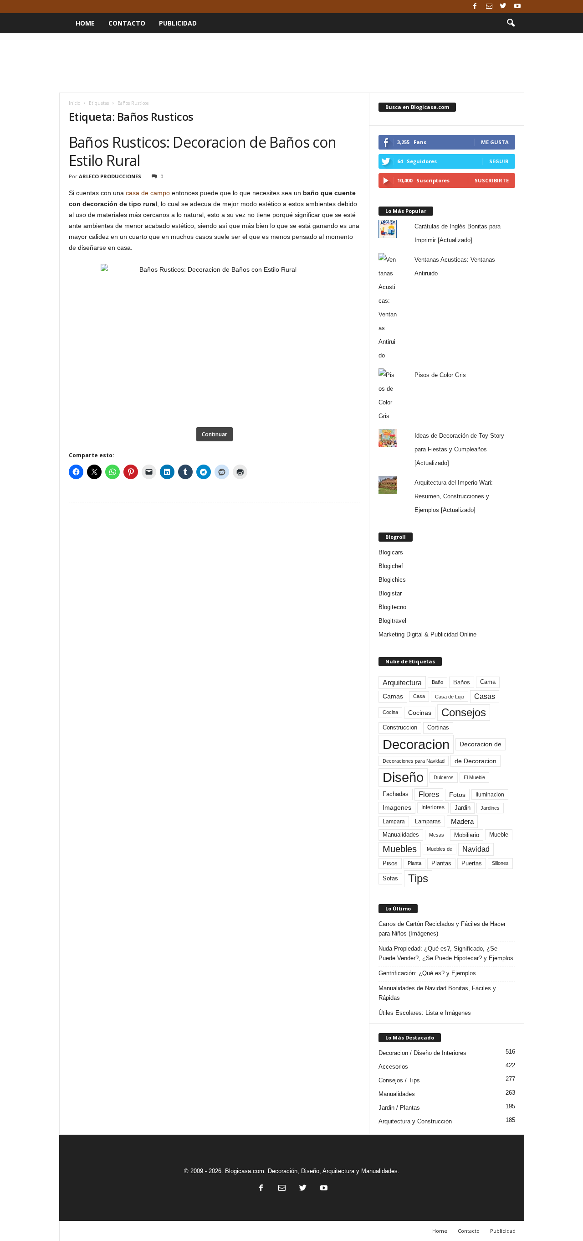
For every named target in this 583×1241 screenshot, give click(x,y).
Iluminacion (490, 794)
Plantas (441, 863)
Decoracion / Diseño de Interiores (422, 1053)
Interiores (433, 807)
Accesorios (393, 1066)
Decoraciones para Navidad (414, 761)
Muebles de (439, 849)
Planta (414, 863)
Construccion (400, 727)
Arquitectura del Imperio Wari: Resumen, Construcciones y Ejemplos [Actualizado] (453, 496)
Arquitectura (402, 682)
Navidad (476, 849)
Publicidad (178, 23)
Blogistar (390, 593)
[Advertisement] (291, 62)
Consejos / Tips (399, 1080)
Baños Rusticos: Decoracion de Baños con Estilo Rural (203, 151)
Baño (437, 682)
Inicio (74, 103)
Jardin (462, 808)
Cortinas (438, 727)
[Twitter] (503, 6)
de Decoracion (475, 761)
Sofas (390, 878)
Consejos (463, 712)
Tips (418, 878)
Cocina (390, 712)
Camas (393, 696)
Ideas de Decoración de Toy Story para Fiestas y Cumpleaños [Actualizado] (459, 449)
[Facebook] (475, 6)
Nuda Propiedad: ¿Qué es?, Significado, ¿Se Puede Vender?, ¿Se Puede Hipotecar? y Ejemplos (445, 953)
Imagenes (397, 807)
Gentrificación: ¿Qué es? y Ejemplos (427, 973)
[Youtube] (517, 6)
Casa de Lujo (449, 696)
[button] (511, 23)
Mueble (498, 835)
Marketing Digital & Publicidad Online (427, 634)
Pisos (390, 863)
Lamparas (428, 821)
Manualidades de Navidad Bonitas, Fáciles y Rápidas (437, 993)
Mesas (436, 835)
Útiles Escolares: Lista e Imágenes (424, 1012)
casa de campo (148, 192)
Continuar (214, 434)
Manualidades (401, 835)
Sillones (500, 863)
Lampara (394, 821)
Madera (462, 821)
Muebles (400, 849)
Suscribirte (492, 180)
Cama (488, 682)
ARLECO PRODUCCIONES (110, 176)
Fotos (457, 794)
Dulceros (444, 777)
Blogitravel (392, 620)
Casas (484, 696)
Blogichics (392, 579)
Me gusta (495, 142)
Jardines (490, 808)
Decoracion (416, 744)
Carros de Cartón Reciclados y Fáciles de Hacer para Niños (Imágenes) (442, 928)
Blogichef (390, 566)
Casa (419, 696)
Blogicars (390, 552)
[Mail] (489, 6)
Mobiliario (466, 835)
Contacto (126, 23)
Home (85, 23)
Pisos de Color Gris (440, 375)
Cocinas (419, 712)
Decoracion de (480, 744)
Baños (461, 682)
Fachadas (396, 794)
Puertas (471, 863)
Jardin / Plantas (399, 1107)
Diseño (403, 777)
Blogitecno (392, 607)
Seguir (499, 161)
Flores (429, 794)
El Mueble (474, 777)
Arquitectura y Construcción (415, 1121)
